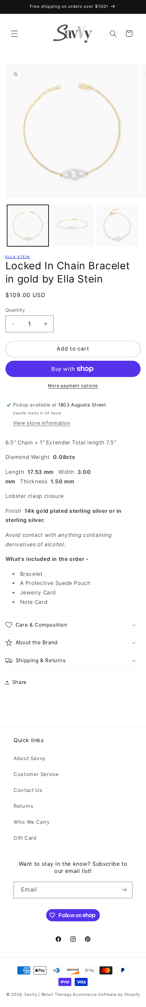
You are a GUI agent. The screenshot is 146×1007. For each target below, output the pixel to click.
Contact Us (28, 790)
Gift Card (25, 838)
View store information (42, 423)
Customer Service (36, 774)
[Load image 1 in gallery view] (28, 225)
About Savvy (29, 758)
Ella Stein (17, 257)
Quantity (15, 310)
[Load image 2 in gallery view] (72, 225)
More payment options (73, 385)
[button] (14, 33)
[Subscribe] (124, 890)
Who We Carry (32, 822)
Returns (23, 806)
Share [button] (19, 682)
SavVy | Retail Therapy (48, 994)
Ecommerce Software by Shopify (106, 994)
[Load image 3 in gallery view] (117, 225)
